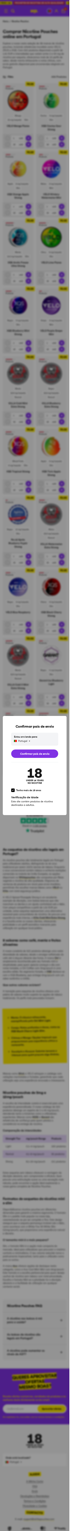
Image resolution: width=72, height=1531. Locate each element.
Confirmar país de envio (34, 753)
